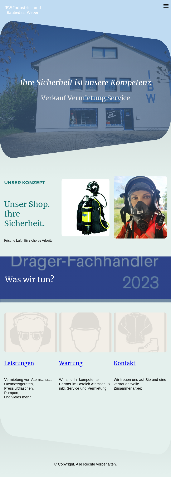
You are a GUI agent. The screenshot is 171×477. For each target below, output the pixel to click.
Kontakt (125, 363)
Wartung (71, 363)
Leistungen (19, 363)
